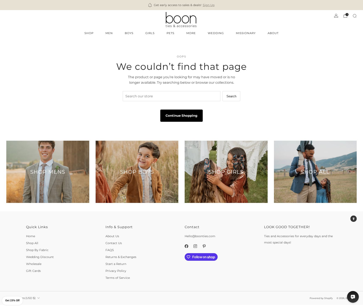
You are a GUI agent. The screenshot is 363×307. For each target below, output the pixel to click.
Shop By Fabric (37, 250)
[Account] (336, 16)
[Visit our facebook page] (186, 246)
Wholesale (33, 264)
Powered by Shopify (321, 298)
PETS (170, 33)
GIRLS (150, 33)
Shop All (32, 243)
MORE (191, 33)
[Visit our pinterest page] (204, 246)
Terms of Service (117, 278)
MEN (109, 33)
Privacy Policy (115, 271)
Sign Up (208, 5)
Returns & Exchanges (120, 257)
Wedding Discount (40, 257)
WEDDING (216, 33)
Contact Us (113, 243)
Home (30, 236)
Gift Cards (33, 271)
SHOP (88, 33)
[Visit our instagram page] (195, 246)
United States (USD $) (21, 298)
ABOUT (273, 33)
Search (231, 96)
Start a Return (115, 264)
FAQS (109, 250)
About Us (112, 236)
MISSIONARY (246, 33)
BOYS (129, 33)
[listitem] (181, 5)
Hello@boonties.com (200, 236)
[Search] (354, 16)
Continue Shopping (181, 116)
